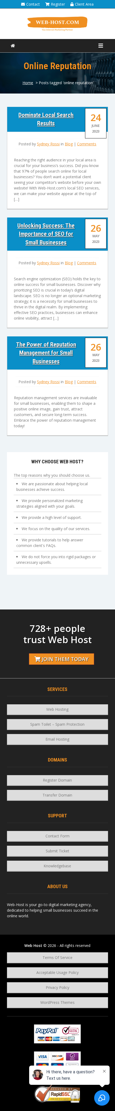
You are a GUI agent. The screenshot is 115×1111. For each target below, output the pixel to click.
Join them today (65, 659)
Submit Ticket (57, 850)
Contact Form (57, 835)
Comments (86, 143)
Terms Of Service (57, 957)
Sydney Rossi (48, 143)
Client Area (84, 4)
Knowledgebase (57, 865)
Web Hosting (57, 709)
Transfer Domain (57, 795)
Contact (33, 4)
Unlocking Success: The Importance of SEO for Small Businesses (46, 234)
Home (27, 82)
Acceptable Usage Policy (57, 972)
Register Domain (57, 780)
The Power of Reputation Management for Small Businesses (46, 353)
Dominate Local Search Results (46, 119)
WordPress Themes (57, 1002)
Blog (69, 143)
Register (58, 4)
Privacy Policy (57, 987)
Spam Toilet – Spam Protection (57, 724)
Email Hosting (57, 739)
